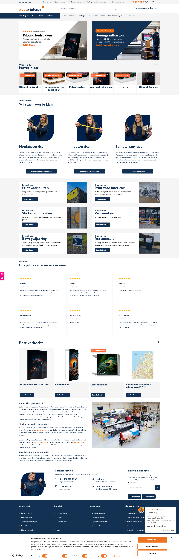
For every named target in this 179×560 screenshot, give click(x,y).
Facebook (136, 496)
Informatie (95, 506)
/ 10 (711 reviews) (152, 2)
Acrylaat (59, 526)
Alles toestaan (152, 540)
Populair (58, 506)
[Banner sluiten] (171, 537)
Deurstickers (62, 384)
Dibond (59, 517)
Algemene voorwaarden (99, 522)
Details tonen (115, 556)
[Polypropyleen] (77, 78)
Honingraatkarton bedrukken (54, 89)
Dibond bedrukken (30, 87)
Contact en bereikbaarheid (136, 517)
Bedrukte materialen (28, 526)
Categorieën (25, 506)
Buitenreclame (26, 513)
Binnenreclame (26, 517)
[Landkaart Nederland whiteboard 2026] (143, 365)
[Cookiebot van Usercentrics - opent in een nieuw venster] (17, 556)
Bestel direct (29, 199)
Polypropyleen (77, 87)
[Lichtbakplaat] (107, 365)
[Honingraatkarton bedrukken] (54, 78)
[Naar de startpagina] (31, 8)
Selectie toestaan (152, 546)
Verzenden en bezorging (135, 530)
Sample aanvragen (138, 171)
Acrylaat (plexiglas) (101, 87)
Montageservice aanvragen (41, 171)
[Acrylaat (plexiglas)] (101, 78)
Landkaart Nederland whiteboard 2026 (138, 386)
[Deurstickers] (72, 365)
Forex (125, 87)
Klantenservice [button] (141, 8)
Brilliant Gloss (61, 513)
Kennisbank (95, 526)
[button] (157, 487)
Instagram (150, 496)
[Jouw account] (155, 8)
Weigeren (152, 553)
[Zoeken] (116, 8)
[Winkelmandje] (158, 8)
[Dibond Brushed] (148, 78)
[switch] (65, 556)
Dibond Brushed (148, 87)
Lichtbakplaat (99, 384)
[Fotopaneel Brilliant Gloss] (36, 365)
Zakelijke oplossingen (29, 522)
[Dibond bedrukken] (30, 78)
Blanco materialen (27, 530)
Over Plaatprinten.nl (98, 513)
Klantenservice (132, 506)
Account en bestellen (134, 522)
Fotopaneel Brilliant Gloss (35, 384)
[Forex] (125, 78)
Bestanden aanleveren (135, 526)
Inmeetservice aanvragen (89, 171)
